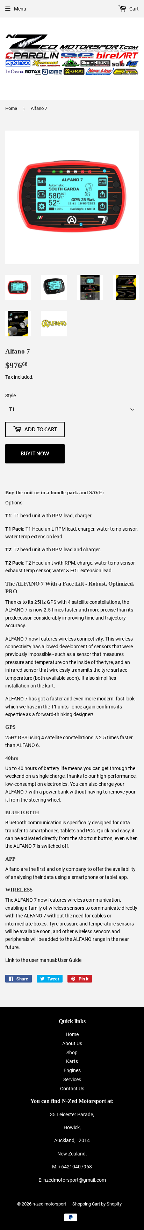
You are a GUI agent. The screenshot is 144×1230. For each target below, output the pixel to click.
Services (72, 1079)
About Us (72, 1043)
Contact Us (72, 1088)
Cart (133, 9)
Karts (72, 1061)
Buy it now (35, 453)
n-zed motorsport (49, 1204)
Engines (72, 1070)
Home (11, 108)
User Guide (69, 960)
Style (10, 395)
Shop (72, 1052)
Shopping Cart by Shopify (97, 1204)
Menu (20, 9)
